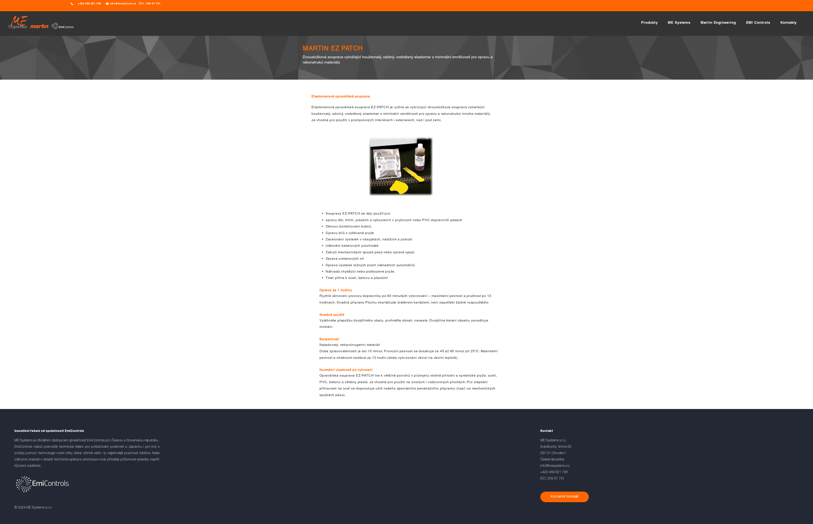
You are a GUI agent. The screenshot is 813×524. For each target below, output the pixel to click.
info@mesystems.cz (555, 465)
